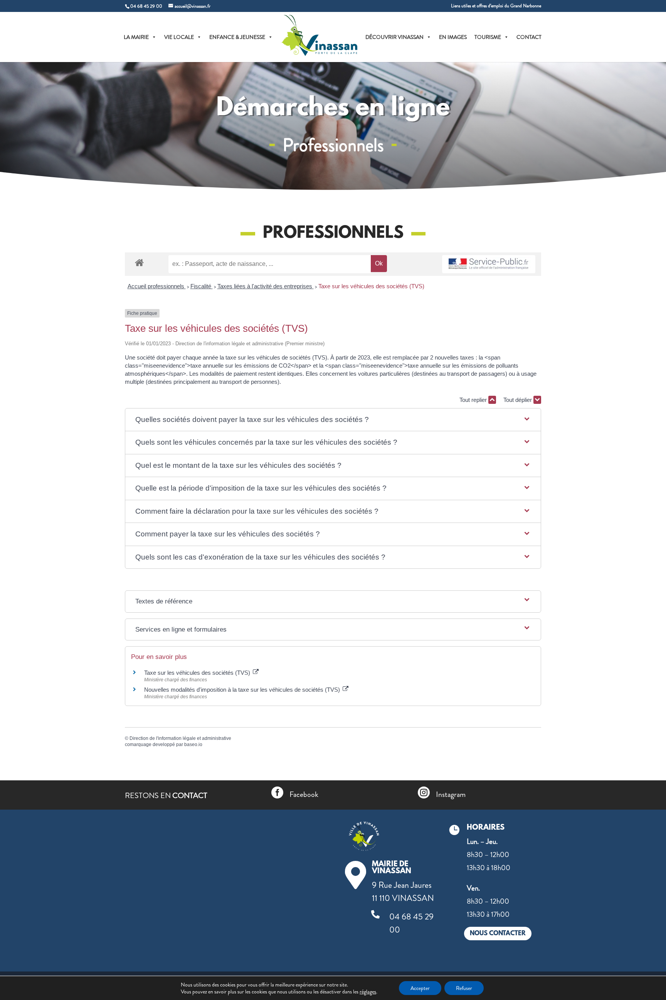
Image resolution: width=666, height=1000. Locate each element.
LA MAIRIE (136, 37)
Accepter (420, 988)
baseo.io (193, 744)
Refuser (464, 988)
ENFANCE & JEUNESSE (237, 37)
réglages (368, 991)
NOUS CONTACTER (498, 933)
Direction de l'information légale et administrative (180, 738)
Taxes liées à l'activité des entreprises (265, 286)
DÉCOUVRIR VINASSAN (394, 37)
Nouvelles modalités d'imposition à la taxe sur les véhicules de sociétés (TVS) (242, 689)
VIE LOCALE (179, 37)
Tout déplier (518, 400)
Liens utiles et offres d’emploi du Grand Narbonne (496, 6)
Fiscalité (201, 286)
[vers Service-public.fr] (488, 264)
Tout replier (473, 400)
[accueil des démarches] (139, 262)
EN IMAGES (453, 37)
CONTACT (529, 37)
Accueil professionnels (157, 286)
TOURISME (487, 37)
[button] (333, 419)
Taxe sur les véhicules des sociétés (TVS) (371, 286)
